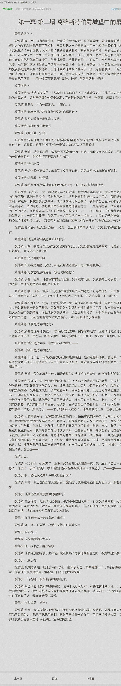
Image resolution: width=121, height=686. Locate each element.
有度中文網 (12, 2)
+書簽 (91, 678)
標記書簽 (114, 9)
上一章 (18, 678)
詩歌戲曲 (24, 2)
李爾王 (33, 2)
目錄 (54, 678)
